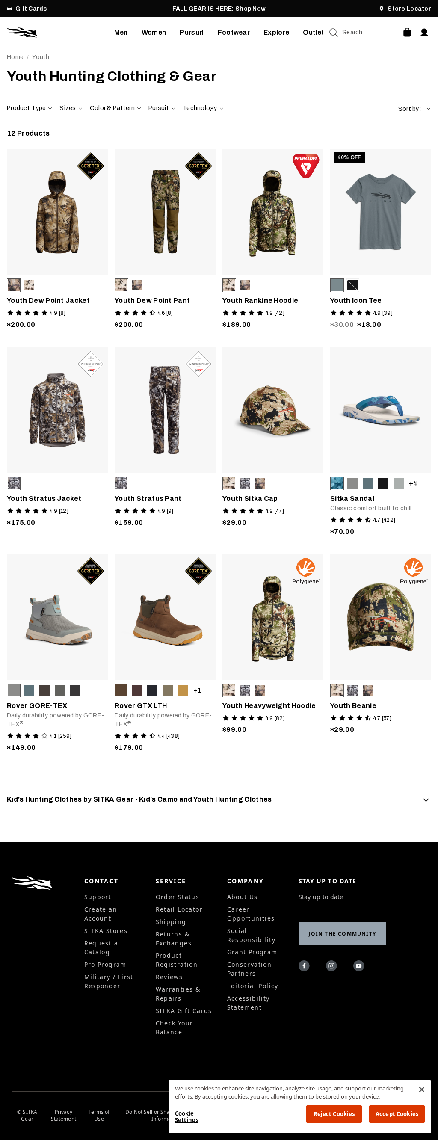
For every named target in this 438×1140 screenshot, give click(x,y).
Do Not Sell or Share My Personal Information (165, 1115)
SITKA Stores (106, 931)
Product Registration (177, 959)
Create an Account (101, 913)
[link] (57, 241)
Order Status (178, 897)
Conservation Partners (249, 968)
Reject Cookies (334, 1114)
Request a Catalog (101, 947)
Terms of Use (99, 1115)
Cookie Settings (186, 1117)
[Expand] (426, 799)
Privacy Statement (63, 1115)
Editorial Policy (252, 986)
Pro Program (105, 964)
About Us (242, 897)
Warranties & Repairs (178, 993)
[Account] (424, 32)
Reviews (169, 977)
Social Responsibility (251, 935)
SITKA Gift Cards (184, 1011)
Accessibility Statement (248, 1002)
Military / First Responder (108, 981)
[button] (414, 108)
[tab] (219, 799)
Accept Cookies (397, 1114)
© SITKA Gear (27, 1115)
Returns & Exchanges (174, 938)
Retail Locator (179, 909)
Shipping (171, 922)
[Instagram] (333, 967)
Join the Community (342, 933)
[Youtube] (360, 967)
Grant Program (252, 952)
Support (98, 897)
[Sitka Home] (60, 32)
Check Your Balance (174, 1027)
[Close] (421, 1089)
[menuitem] (121, 32)
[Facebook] (305, 967)
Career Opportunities (251, 913)
